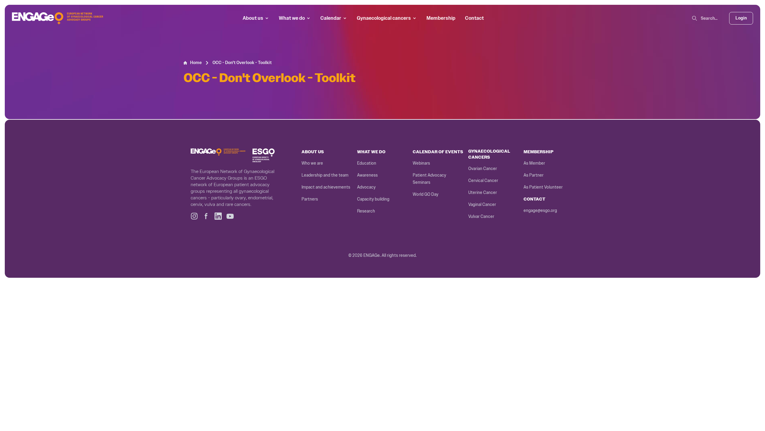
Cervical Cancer (483, 180)
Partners (310, 199)
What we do (292, 18)
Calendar (330, 18)
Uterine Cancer (482, 192)
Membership (440, 18)
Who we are (312, 163)
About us (253, 18)
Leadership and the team (325, 175)
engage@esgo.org (540, 210)
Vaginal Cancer (482, 204)
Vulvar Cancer (481, 216)
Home (196, 63)
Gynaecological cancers (384, 18)
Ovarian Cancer (482, 169)
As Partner (534, 175)
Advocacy (366, 187)
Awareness (367, 175)
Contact (474, 18)
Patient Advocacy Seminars (429, 178)
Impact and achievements (326, 187)
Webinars (421, 163)
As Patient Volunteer (543, 187)
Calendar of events (438, 152)
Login (741, 18)
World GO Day (425, 194)
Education (366, 163)
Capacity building (373, 199)
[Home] (57, 18)
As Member (534, 163)
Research (366, 211)
